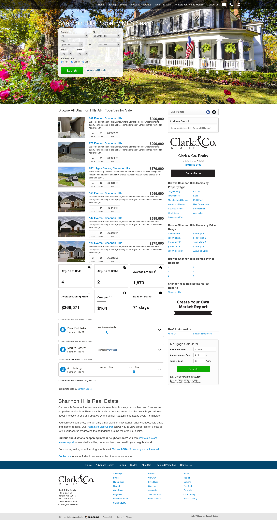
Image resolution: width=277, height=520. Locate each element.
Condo (76, 61)
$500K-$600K (174, 242)
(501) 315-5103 (193, 164)
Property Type (67, 58)
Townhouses (174, 195)
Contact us (64, 456)
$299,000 (157, 118)
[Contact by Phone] (231, 4)
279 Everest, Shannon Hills (105, 143)
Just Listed (198, 212)
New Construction (201, 204)
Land (87, 61)
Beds (63, 49)
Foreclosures (199, 208)
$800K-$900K (199, 246)
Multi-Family (198, 199)
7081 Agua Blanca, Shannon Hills (109, 168)
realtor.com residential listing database (80, 380)
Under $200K (174, 233)
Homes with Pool (175, 217)
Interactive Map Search (100, 426)
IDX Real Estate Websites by (71, 517)
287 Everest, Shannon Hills (105, 118)
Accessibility (108, 517)
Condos (196, 191)
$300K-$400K (174, 237)
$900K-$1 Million (175, 250)
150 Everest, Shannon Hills (105, 193)
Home (65, 61)
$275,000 (157, 243)
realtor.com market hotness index (78, 319)
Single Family (174, 191)
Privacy (129, 517)
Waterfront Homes (176, 204)
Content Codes (84, 388)
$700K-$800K (174, 246)
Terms (119, 517)
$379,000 (157, 168)
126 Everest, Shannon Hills (105, 242)
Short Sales (173, 212)
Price (63, 40)
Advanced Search (96, 70)
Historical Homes (176, 208)
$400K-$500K (199, 237)
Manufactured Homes (178, 199)
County (64, 32)
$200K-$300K (199, 233)
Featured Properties (202, 333)
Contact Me (192, 173)
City (95, 32)
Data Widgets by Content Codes (204, 516)
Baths (79, 49)
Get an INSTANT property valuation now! (135, 449)
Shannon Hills (174, 292)
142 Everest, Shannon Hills (105, 218)
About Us (172, 333)
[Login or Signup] (238, 4)
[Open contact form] (224, 4)
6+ (194, 275)
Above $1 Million (200, 250)
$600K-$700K (199, 242)
